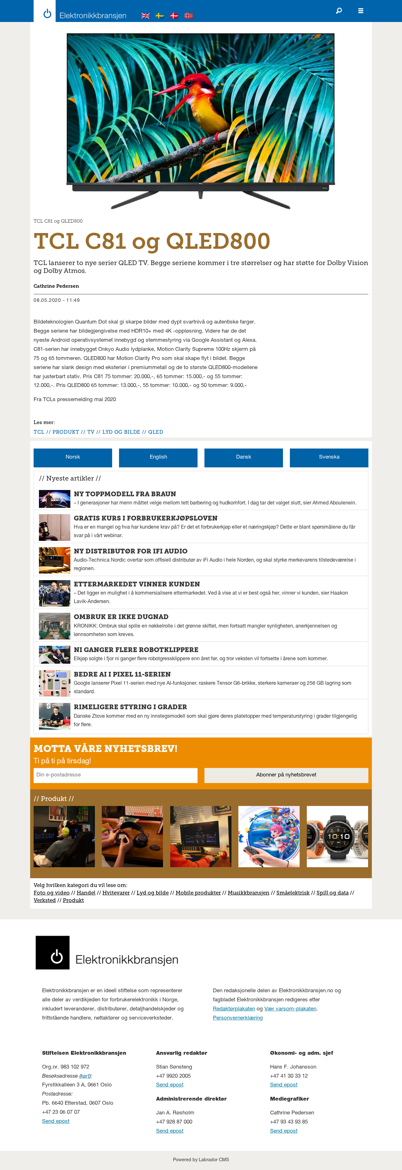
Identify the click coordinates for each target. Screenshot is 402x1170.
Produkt (73, 900)
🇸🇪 (160, 16)
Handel (86, 893)
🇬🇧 (145, 16)
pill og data (334, 893)
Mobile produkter (198, 893)
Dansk (243, 457)
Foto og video (52, 893)
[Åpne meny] (360, 11)
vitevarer (118, 893)
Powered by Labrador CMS (201, 1160)
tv (91, 432)
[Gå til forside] (78, 11)
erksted (46, 900)
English (158, 457)
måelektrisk (295, 893)
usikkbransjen (251, 893)
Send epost (55, 1121)
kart (85, 1076)
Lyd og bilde (153, 893)
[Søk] (339, 11)
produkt (65, 432)
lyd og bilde (121, 432)
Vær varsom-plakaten (290, 1009)
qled (155, 432)
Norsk (73, 457)
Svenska (329, 457)
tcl (39, 432)
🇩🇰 (174, 16)
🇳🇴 (188, 16)
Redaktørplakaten (234, 1009)
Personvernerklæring (238, 1018)
